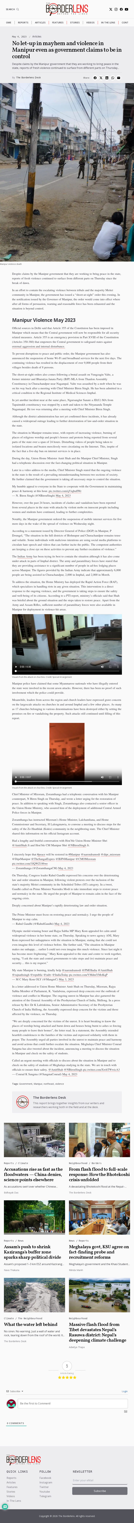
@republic (36, 975)
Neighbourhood (79, 1163)
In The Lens (108, 22)
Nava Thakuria (11, 1270)
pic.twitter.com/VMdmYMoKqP (88, 975)
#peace (41, 854)
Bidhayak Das (11, 1192)
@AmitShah (19, 845)
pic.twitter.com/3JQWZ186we (30, 863)
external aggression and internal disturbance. (38, 346)
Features (57, 22)
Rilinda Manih (76, 1270)
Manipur (38, 1083)
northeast (49, 1083)
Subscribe (100, 1491)
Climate (23, 1163)
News (21, 1240)
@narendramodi (90, 854)
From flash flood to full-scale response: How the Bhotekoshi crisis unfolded (99, 1175)
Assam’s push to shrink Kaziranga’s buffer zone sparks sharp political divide (32, 1252)
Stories (75, 22)
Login (124, 1391)
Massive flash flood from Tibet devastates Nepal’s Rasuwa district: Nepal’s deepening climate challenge (97, 1332)
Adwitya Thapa (77, 1347)
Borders (97, 1163)
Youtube (44, 1491)
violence (59, 1083)
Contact (127, 22)
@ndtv (47, 975)
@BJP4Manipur (65, 859)
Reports (23, 22)
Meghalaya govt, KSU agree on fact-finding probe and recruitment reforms (99, 1252)
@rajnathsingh (20, 975)
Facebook (45, 1478)
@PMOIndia (89, 970)
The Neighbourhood (30, 1318)
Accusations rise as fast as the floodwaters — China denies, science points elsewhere (33, 1175)
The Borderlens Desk (28, 77)
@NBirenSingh (77, 845)
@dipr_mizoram (110, 854)
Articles (40, 22)
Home (7, 22)
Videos (90, 22)
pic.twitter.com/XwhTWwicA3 (101, 1069)
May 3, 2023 (66, 979)
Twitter (44, 1487)
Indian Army (25, 556)
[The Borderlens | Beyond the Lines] (67, 9)
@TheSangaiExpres (43, 859)
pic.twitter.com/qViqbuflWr (65, 491)
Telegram (45, 1496)
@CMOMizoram (85, 859)
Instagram (45, 1482)
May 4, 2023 (63, 495)
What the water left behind (30, 1324)
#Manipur (74, 854)
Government (25, 1083)
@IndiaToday (60, 975)
